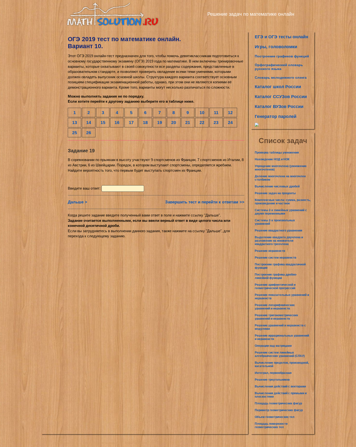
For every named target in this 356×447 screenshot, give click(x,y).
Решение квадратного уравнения (278, 230)
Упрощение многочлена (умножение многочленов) (281, 167)
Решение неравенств (270, 251)
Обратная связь (136, 443)
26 (88, 132)
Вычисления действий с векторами (280, 386)
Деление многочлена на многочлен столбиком (280, 178)
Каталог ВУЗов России (279, 106)
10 (202, 112)
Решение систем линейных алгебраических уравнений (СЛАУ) (280, 354)
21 (187, 122)
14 (88, 122)
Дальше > (77, 202)
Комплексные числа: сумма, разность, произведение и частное (282, 201)
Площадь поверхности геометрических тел (271, 425)
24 (230, 122)
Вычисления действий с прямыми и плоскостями (281, 395)
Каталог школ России (278, 86)
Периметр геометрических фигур (279, 410)
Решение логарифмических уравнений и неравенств (275, 306)
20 (173, 122)
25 (74, 132)
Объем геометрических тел (274, 417)
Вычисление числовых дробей (277, 186)
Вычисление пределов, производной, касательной (282, 364)
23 (216, 122)
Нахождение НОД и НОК (272, 159)
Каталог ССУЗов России (281, 96)
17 (131, 122)
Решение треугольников (272, 379)
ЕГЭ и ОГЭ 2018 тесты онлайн (97, 443)
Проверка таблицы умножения (277, 152)
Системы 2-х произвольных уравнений (275, 222)
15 (103, 122)
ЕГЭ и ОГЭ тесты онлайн (281, 36)
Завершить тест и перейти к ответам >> (204, 202)
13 (74, 122)
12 (230, 112)
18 (145, 122)
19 (159, 122)
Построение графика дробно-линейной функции (276, 276)
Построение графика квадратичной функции (280, 266)
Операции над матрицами (273, 345)
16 (117, 122)
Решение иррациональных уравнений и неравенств (282, 337)
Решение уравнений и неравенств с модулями (280, 327)
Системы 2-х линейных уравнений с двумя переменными (281, 211)
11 (216, 112)
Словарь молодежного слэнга (281, 77)
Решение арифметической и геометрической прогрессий (275, 286)
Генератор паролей (275, 116)
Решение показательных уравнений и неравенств (282, 296)
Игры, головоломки (276, 46)
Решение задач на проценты (275, 193)
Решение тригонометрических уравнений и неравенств (276, 317)
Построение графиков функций (282, 56)
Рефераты (62, 443)
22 (202, 122)
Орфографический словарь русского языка (279, 67)
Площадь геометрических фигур (278, 403)
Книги (45, 443)
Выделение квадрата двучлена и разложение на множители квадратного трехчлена (279, 241)
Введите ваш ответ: (84, 188)
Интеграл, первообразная (273, 373)
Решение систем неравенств (275, 257)
